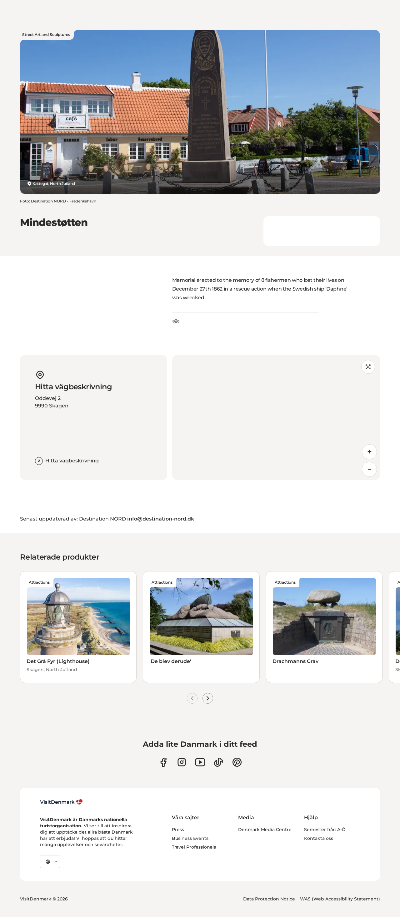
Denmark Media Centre (265, 829)
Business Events (190, 838)
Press (178, 829)
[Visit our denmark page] (163, 762)
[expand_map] (368, 367)
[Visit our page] (181, 762)
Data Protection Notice (269, 899)
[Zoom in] (369, 451)
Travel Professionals (194, 847)
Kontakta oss (318, 838)
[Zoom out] (369, 469)
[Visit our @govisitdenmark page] (218, 762)
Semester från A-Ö (325, 829)
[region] (276, 417)
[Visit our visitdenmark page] (200, 762)
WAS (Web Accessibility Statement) (340, 899)
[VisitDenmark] (61, 802)
